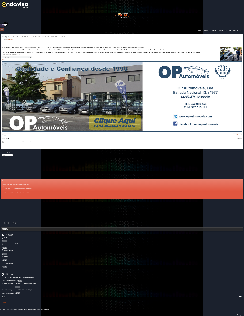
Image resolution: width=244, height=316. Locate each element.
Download (4, 59)
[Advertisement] (40, 169)
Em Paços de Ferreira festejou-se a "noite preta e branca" (16, 184)
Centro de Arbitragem (31, 309)
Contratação (20, 309)
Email (25, 309)
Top (238, 315)
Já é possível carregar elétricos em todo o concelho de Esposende (34, 36)
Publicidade (9, 309)
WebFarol (122, 145)
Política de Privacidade (45, 309)
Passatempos (14, 309)
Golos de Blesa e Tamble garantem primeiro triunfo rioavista (17, 188)
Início (199, 30)
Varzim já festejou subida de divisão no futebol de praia (16, 192)
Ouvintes (227, 30)
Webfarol (4, 302)
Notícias (214, 30)
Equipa (4, 309)
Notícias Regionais (9, 39)
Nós (0, 309)
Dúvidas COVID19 (237, 30)
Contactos (38, 309)
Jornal (219, 30)
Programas (205, 30)
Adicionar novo (240, 138)
